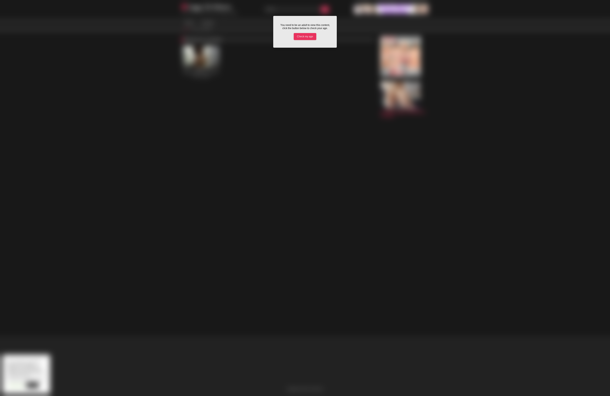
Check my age (305, 36)
